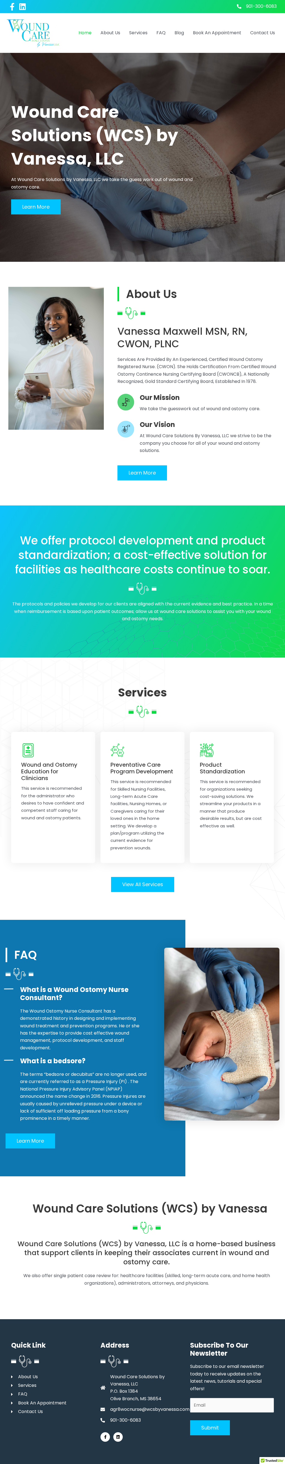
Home (85, 33)
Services (138, 33)
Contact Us (262, 33)
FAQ (161, 33)
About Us (110, 33)
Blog (179, 33)
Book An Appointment (217, 33)
